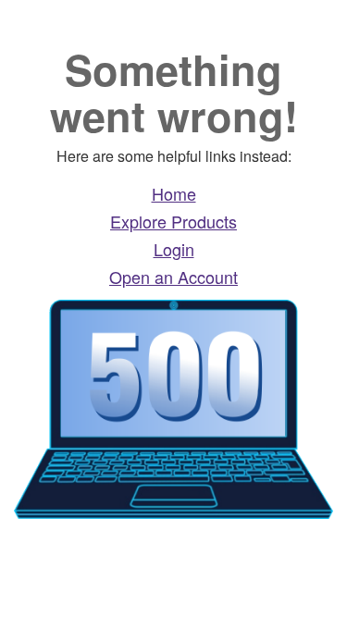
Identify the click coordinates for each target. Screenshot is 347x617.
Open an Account (173, 277)
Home (174, 193)
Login (174, 249)
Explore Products (173, 221)
